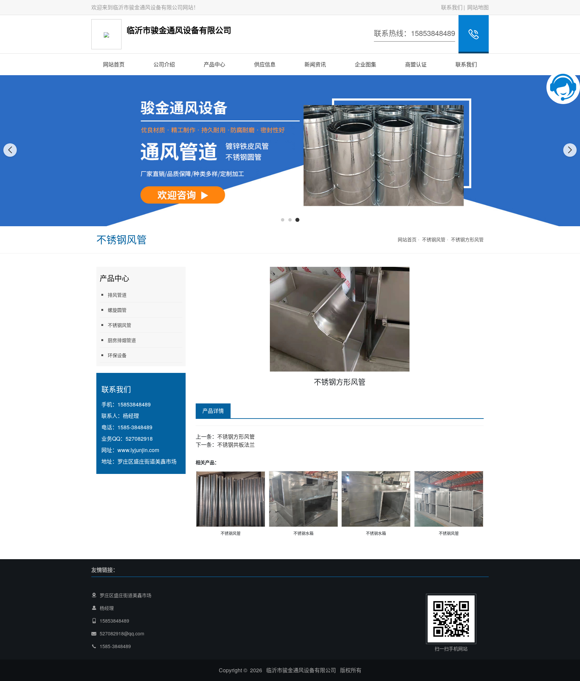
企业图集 (365, 64)
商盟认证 (416, 64)
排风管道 (117, 294)
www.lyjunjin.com (138, 450)
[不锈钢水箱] (303, 498)
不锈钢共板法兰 (236, 444)
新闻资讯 (315, 64)
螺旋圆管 (117, 309)
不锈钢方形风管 (467, 239)
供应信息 (265, 64)
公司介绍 (164, 64)
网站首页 (114, 64)
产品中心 (214, 64)
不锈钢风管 (433, 239)
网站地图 (478, 7)
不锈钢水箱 (303, 533)
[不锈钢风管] (230, 498)
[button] (282, 220)
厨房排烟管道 (122, 340)
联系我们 (452, 7)
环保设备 (117, 355)
